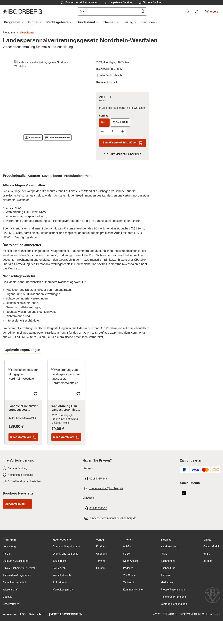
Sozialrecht (59, 560)
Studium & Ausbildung (15, 560)
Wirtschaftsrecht (62, 575)
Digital (207, 539)
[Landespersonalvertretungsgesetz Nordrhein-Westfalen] (47, 95)
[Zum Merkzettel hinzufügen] (35, 394)
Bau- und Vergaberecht (66, 546)
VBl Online (129, 575)
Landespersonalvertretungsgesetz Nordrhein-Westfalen (23, 408)
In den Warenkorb (21, 437)
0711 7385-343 (98, 478)
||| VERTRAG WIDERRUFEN (65, 614)
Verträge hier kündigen (174, 604)
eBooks (207, 560)
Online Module (211, 546)
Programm (9, 539)
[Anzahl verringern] (102, 131)
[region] (47, 95)
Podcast (128, 568)
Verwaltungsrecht (63, 589)
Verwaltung (9, 546)
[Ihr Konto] (197, 11)
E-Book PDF (120, 122)
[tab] (14, 175)
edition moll (111, 82)
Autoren (165, 575)
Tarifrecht (128, 582)
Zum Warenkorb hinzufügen (120, 142)
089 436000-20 (98, 508)
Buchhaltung (168, 568)
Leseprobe (35, 137)
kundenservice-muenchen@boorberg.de (112, 518)
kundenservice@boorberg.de (106, 488)
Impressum (9, 614)
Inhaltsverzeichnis (60, 137)
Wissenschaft (10, 589)
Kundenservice (169, 546)
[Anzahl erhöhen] (122, 131)
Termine (100, 560)
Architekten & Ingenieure (17, 575)
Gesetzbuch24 (11, 604)
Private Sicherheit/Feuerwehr (19, 568)
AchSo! (127, 546)
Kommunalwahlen (133, 589)
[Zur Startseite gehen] (22, 11)
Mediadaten (167, 582)
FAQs (164, 553)
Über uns (101, 553)
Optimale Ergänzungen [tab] (22, 350)
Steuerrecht (59, 568)
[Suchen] (143, 12)
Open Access (130, 560)
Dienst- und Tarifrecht (65, 553)
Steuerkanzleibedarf (14, 582)
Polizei (7, 553)
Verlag (100, 539)
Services (166, 539)
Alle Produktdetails (111, 75)
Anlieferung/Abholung (173, 596)
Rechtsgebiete (62, 539)
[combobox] (108, 12)
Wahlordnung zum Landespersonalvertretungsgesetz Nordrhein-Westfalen (65, 408)
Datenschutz (37, 614)
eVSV (126, 553)
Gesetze (7, 596)
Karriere (100, 546)
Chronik (100, 568)
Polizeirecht (60, 582)
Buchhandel (168, 560)
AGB (23, 614)
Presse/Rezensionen (173, 589)
